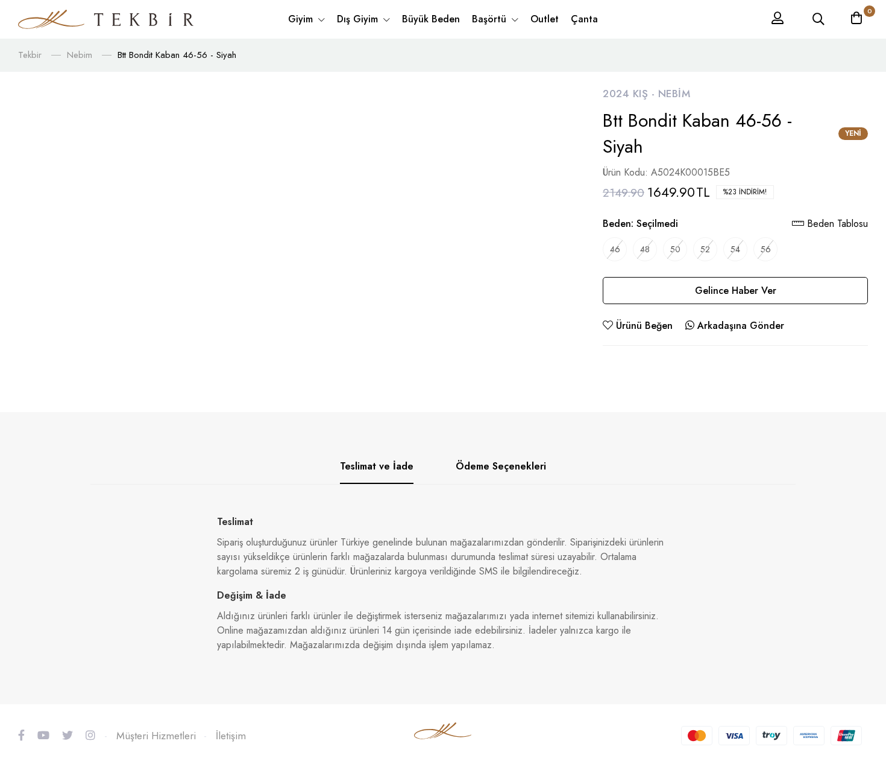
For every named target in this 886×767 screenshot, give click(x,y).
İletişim (231, 735)
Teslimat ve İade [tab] (376, 466)
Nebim (79, 55)
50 (675, 249)
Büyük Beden (431, 19)
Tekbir (30, 55)
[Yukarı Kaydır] (856, 683)
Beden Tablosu (836, 224)
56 (766, 249)
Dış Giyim (359, 19)
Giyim (302, 19)
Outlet (544, 19)
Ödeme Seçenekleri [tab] (501, 466)
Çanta (584, 19)
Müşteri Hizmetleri (156, 735)
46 (615, 249)
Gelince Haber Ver (735, 291)
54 (735, 249)
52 (705, 249)
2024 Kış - (630, 93)
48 (645, 249)
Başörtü (490, 19)
